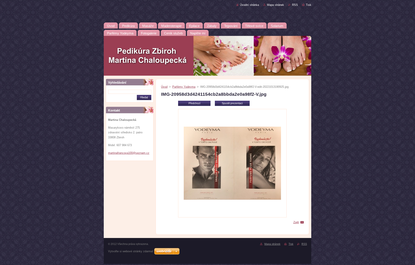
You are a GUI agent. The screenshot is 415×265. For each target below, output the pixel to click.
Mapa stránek (275, 4)
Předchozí (194, 103)
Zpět (296, 222)
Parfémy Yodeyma (183, 86)
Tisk (308, 4)
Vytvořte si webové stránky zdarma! (130, 251)
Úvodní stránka (249, 4)
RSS (295, 4)
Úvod (164, 86)
